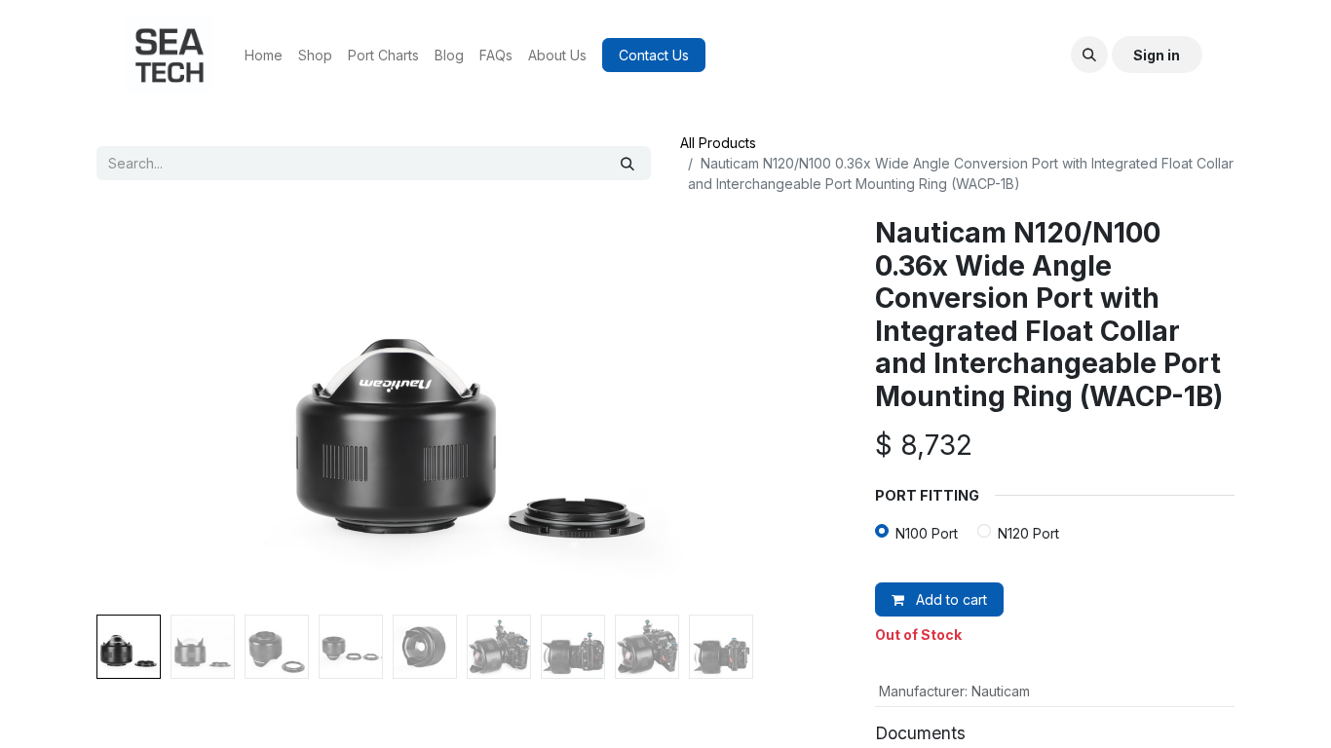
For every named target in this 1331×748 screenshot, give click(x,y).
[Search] (627, 163)
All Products (718, 142)
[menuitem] (263, 55)
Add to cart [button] (949, 599)
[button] (1089, 54)
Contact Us (654, 55)
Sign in (1156, 55)
